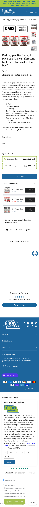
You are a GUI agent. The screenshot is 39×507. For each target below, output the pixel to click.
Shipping (6, 75)
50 (22, 452)
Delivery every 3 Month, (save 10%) (15, 493)
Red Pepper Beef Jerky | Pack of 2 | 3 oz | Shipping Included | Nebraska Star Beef (18, 209)
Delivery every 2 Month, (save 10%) (15, 491)
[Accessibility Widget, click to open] (35, 253)
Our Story (6, 347)
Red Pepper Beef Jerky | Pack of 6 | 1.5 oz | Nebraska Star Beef (18, 199)
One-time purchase (9, 480)
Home (3, 19)
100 (28, 452)
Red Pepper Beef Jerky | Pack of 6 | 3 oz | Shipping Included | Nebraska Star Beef (18, 189)
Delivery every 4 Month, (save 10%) (15, 496)
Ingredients (6, 137)
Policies (5, 335)
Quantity (4, 143)
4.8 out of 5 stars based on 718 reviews (19, 473)
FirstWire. (29, 389)
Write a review (19, 305)
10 (11, 452)
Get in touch (7, 341)
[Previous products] (30, 183)
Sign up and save (8, 355)
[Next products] (34, 183)
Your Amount (9, 457)
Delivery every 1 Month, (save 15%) (15, 488)
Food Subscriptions (9, 485)
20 (16, 452)
